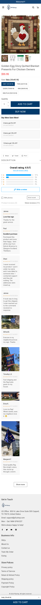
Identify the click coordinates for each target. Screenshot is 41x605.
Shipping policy (7, 579)
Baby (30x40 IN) (12, 80)
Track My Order (7, 552)
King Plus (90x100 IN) (10, 93)
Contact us (5, 548)
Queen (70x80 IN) (8, 88)
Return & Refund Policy (10, 575)
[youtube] (12, 529)
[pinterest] (16, 529)
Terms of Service (8, 571)
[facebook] (3, 529)
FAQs (3, 540)
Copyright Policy (7, 587)
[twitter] (7, 529)
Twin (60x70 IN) (22, 84)
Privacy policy (7, 567)
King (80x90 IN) (23, 88)
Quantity (4, 99)
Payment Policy (7, 583)
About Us (5, 544)
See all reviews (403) (20, 171)
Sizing (3, 556)
